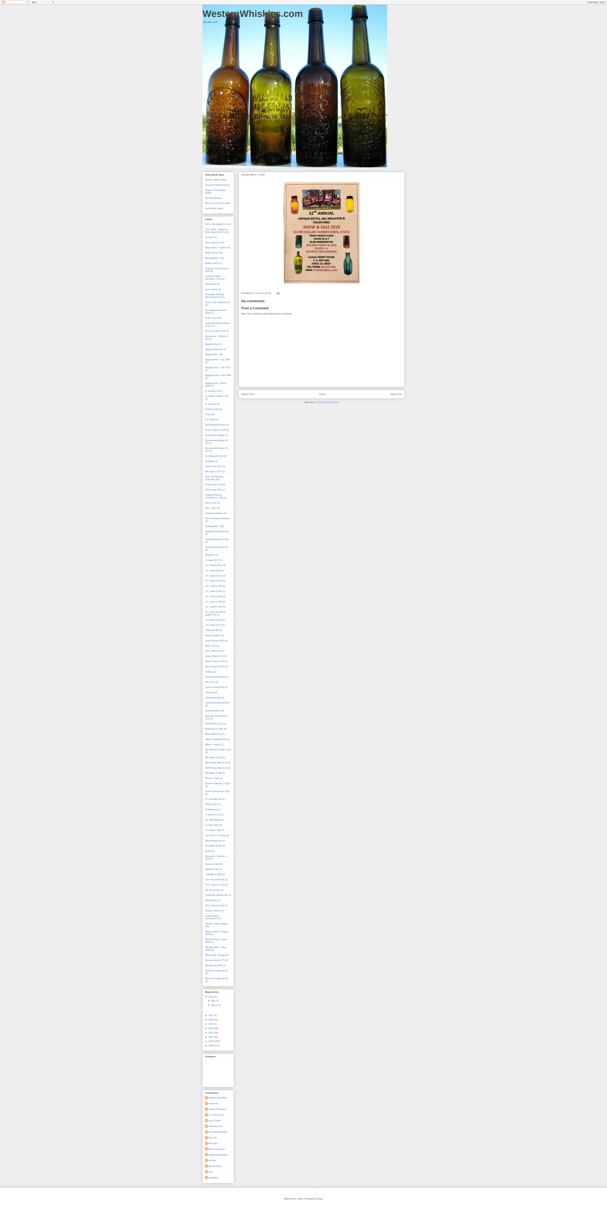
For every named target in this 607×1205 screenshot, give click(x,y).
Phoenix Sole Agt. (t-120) (217, 783)
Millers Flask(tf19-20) (215, 739)
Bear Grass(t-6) (213, 242)
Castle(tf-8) (210, 284)
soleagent (213, 1177)
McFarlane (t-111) (214, 723)
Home (322, 394)
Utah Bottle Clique (214, 208)
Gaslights (209, 461)
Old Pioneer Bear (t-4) (216, 762)
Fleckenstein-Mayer (215, 435)
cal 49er (212, 1160)
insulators (210, 555)
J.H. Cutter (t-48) (213, 601)
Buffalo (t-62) (211, 263)
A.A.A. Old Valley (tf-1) (216, 224)
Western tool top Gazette (217, 203)
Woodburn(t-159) (213, 965)
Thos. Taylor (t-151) (215, 884)
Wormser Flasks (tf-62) (216, 970)
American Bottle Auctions (217, 185)
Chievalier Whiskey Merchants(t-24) (214, 295)
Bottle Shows (211, 252)
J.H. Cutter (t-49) (213, 606)
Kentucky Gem (215, 1126)
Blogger (319, 1199)
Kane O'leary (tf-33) (215, 666)
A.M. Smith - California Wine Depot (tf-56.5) (216, 230)
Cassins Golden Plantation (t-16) (213, 277)
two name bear (212, 890)
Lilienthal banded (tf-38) (217, 702)
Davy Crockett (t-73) (215, 331)
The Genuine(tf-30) (214, 879)
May (213, 1000)
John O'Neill (214, 1120)
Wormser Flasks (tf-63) (216, 978)
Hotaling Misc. (212, 526)
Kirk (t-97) (210, 682)
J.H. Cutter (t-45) (213, 596)
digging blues (211, 344)
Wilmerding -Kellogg (215, 955)
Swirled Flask (211, 869)
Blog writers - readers (216, 247)
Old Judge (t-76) (213, 757)
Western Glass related (216, 923)
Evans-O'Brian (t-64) (215, 430)
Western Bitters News (216, 179)
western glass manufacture (212, 917)
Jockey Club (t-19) (214, 656)
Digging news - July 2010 (217, 367)
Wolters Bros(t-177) (215, 960)
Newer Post (247, 394)
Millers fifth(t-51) (213, 734)
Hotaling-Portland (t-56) (217, 539)
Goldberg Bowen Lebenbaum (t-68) (214, 496)
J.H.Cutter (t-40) (213, 620)
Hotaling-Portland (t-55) (217, 531)
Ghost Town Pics (213, 466)
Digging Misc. (211, 354)
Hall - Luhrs (211, 508)
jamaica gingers (213, 635)
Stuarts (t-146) (212, 864)
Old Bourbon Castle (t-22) (218, 749)
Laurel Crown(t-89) (214, 687)
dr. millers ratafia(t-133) (216, 396)
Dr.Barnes (213, 1103)
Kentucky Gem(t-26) (215, 676)
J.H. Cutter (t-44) (213, 591)
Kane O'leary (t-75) (214, 661)
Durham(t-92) (212, 409)
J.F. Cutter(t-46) (213, 565)
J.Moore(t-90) (212, 630)
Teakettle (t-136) (213, 874)
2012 (211, 1032)
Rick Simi (212, 1143)
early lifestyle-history (215, 424)
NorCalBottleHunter (218, 1132)
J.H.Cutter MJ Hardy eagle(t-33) (215, 613)
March (214, 1005)
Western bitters (212, 910)
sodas (208, 851)
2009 (211, 1045)
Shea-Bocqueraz (213, 840)
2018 (211, 997)
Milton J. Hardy (212, 744)
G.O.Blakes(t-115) (214, 456)
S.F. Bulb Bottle (212, 819)
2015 (211, 1024)
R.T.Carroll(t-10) (213, 799)
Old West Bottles (213, 198)
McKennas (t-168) (214, 729)
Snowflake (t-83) (213, 845)
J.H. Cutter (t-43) (213, 586)
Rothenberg (211, 809)
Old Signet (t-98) (213, 773)
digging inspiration (214, 349)
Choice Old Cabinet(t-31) (217, 302)
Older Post (396, 394)
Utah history (211, 900)
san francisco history (215, 835)
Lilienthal (209, 692)
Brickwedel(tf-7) (213, 258)
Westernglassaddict (218, 1154)
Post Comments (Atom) (328, 402)
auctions (209, 237)
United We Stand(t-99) (216, 895)
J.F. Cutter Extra (216, 1115)
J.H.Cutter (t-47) (213, 625)
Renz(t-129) (211, 804)
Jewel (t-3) (210, 645)
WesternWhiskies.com (252, 13)
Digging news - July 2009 (217, 359)
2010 (211, 1041)
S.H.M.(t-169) (212, 825)
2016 (211, 1019)
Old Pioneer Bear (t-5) (216, 768)
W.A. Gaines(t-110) (214, 905)
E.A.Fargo (210, 419)
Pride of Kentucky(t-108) (217, 791)
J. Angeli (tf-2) (212, 560)
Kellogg (208, 671)
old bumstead (215, 1166)
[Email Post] (278, 293)
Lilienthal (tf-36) (213, 697)
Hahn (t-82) (211, 503)
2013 (211, 1028)
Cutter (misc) (211, 318)
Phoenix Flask (212, 778)
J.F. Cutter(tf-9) (212, 570)
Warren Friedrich (216, 1149)
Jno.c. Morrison (213, 651)
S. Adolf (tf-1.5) (212, 814)
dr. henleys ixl (212, 391)
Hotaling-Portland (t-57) (217, 547)
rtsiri (210, 1172)
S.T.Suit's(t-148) (213, 830)
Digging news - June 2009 (218, 375)
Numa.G (212, 1137)
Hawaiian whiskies (214, 513)
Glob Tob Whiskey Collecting (214, 478)
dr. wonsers (211, 404)
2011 (211, 1037)
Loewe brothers (213, 710)
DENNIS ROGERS (217, 1098)
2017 (211, 1015)
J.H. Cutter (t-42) (213, 580)
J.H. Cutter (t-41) (213, 575)
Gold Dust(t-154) (213, 484)
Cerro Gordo (211, 289)
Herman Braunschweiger (217, 518)
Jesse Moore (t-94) (214, 640)
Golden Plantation (217, 1109)
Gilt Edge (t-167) (213, 471)
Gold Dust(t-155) (213, 489)
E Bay (208, 414)
